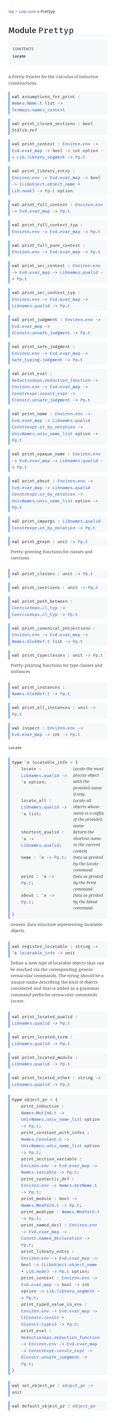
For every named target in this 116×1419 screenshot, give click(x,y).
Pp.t (80, 157)
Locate (19, 56)
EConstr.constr (41, 1317)
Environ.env (76, 143)
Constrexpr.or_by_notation (43, 427)
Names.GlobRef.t (31, 641)
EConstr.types (37, 1324)
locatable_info (37, 952)
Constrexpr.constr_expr (40, 393)
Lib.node (22, 190)
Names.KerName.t (78, 1185)
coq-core (27, 11)
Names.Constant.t (41, 1139)
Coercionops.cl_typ (34, 607)
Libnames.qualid (79, 272)
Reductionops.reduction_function (51, 380)
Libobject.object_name (48, 184)
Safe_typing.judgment (37, 359)
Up (11, 11)
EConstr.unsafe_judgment (41, 332)
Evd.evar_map (27, 150)
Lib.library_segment (41, 157)
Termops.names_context (38, 109)
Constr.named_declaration (51, 1238)
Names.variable (39, 1172)
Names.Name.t (27, 103)
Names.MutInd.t (39, 1112)
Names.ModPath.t (40, 1205)
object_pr (74, 1385)
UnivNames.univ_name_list (42, 433)
